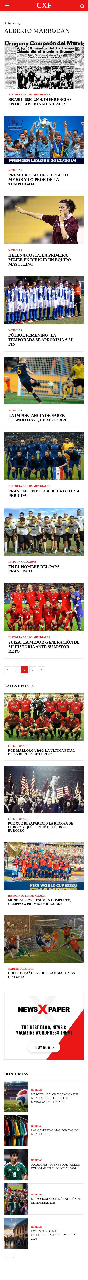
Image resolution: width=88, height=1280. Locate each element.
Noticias (15, 170)
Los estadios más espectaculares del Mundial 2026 (54, 1235)
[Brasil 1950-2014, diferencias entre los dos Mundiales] (44, 65)
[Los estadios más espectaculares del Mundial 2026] (16, 1233)
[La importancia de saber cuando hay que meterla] (44, 380)
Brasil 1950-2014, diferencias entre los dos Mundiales (40, 101)
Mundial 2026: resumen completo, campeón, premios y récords (39, 901)
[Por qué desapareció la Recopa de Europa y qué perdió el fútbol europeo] (44, 789)
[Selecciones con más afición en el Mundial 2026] (16, 1199)
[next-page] (41, 669)
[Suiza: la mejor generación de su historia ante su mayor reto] (44, 607)
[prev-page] (7, 669)
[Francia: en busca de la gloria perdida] (44, 456)
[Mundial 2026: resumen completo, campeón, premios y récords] (44, 866)
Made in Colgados (22, 562)
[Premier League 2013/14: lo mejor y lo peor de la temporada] (44, 140)
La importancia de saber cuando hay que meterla (37, 417)
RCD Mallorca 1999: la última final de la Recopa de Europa (41, 752)
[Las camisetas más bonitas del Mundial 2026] (16, 1130)
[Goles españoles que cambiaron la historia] (44, 939)
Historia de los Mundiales (29, 94)
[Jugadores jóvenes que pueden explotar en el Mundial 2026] (16, 1164)
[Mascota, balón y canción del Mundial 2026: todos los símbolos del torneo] (16, 1096)
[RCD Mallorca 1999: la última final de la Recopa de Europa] (44, 717)
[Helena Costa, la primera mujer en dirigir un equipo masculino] (44, 220)
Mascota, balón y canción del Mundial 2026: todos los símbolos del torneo (55, 1098)
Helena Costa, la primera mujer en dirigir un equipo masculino (39, 259)
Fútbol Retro (17, 746)
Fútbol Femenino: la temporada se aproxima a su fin (40, 339)
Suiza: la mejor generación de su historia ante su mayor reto (44, 646)
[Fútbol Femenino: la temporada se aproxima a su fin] (44, 300)
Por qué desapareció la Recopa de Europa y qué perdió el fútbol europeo (40, 827)
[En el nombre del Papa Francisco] (44, 532)
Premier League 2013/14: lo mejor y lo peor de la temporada (38, 179)
